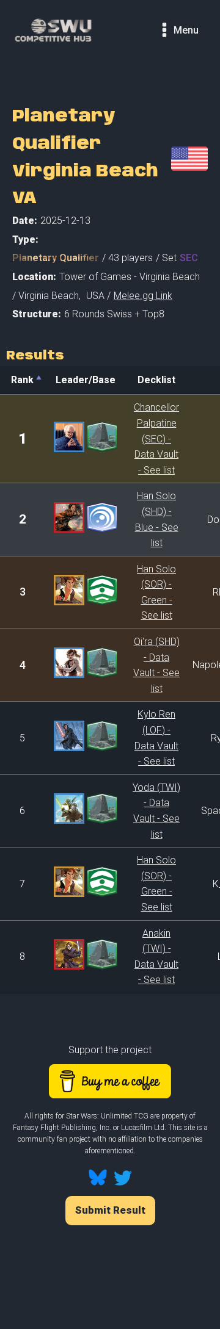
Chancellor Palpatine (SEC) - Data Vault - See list (156, 438)
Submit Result (110, 1210)
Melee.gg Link (143, 295)
